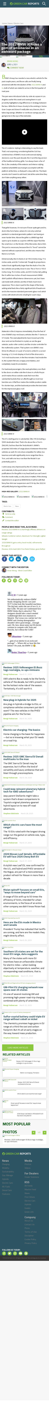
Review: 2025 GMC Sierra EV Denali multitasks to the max (23, 757)
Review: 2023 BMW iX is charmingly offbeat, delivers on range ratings (23, 531)
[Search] (44, 4)
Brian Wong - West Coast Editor (19, 570)
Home (4, 23)
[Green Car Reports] (24, 4)
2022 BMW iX (36, 84)
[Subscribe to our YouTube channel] (21, 580)
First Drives (30, 1197)
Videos (27, 1168)
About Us (29, 1221)
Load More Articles (17, 1048)
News (10, 23)
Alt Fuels (6, 1187)
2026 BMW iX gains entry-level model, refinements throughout (22, 544)
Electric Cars (18, 23)
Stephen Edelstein (11, 813)
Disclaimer (29, 1235)
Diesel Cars (7, 1190)
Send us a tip (10, 514)
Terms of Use (31, 1232)
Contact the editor (12, 520)
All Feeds (29, 1186)
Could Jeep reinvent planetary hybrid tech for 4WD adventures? (24, 790)
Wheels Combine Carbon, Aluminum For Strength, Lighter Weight (24, 537)
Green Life (29, 1212)
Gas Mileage (7, 1175)
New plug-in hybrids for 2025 (19, 700)
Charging (6, 1164)
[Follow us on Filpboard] (26, 580)
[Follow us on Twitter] (9, 580)
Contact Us (29, 1224)
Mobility (5, 1168)
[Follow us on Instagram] (15, 580)
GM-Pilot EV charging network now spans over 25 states (23, 988)
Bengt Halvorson (10, 674)
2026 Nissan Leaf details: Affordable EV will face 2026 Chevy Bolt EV (24, 855)
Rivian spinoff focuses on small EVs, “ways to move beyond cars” (24, 891)
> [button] (44, 1132)
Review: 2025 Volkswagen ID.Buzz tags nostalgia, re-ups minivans (22, 668)
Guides (27, 1208)
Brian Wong (12, 60)
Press (27, 1228)
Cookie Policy (30, 1239)
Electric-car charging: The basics (21, 730)
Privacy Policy (31, 1243)
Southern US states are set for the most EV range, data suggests (23, 952)
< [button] (33, 1132)
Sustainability (8, 1171)
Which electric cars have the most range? (22, 826)
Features (6, 1194)
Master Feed (30, 1189)
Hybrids (5, 1179)
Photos (28, 1164)
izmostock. (43, 1258)
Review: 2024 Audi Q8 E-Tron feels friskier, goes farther (23, 549)
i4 (2, 88)
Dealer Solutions (32, 1177)
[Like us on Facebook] (4, 580)
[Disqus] (24, 622)
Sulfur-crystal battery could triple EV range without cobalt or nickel (24, 1017)
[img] (4, 559)
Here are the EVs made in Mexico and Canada (22, 923)
